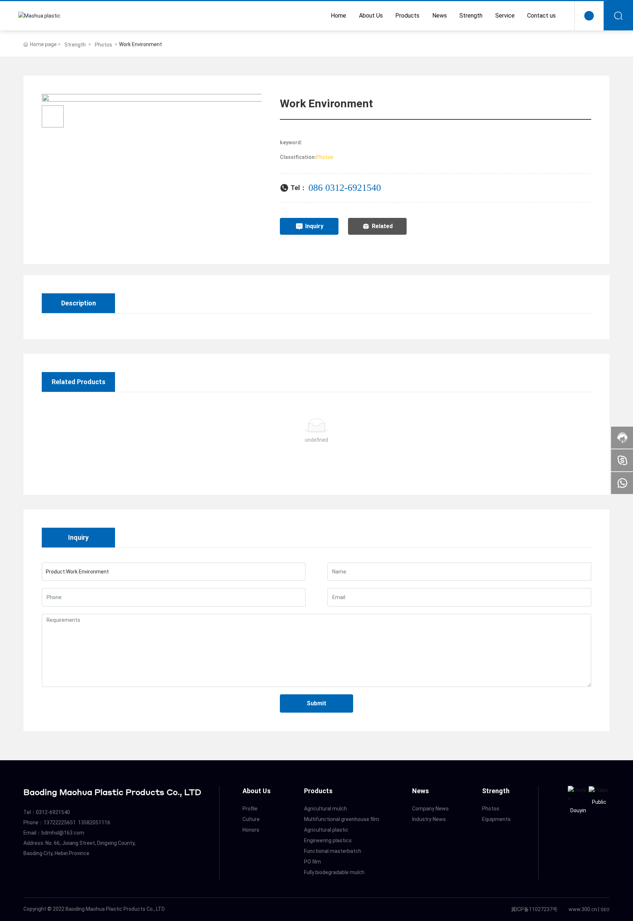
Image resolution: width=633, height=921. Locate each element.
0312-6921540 (353, 187)
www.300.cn (583, 909)
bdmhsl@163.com (62, 833)
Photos (103, 45)
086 (316, 187)
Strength (75, 45)
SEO (605, 909)
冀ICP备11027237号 (534, 909)
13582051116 (94, 822)
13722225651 (60, 822)
